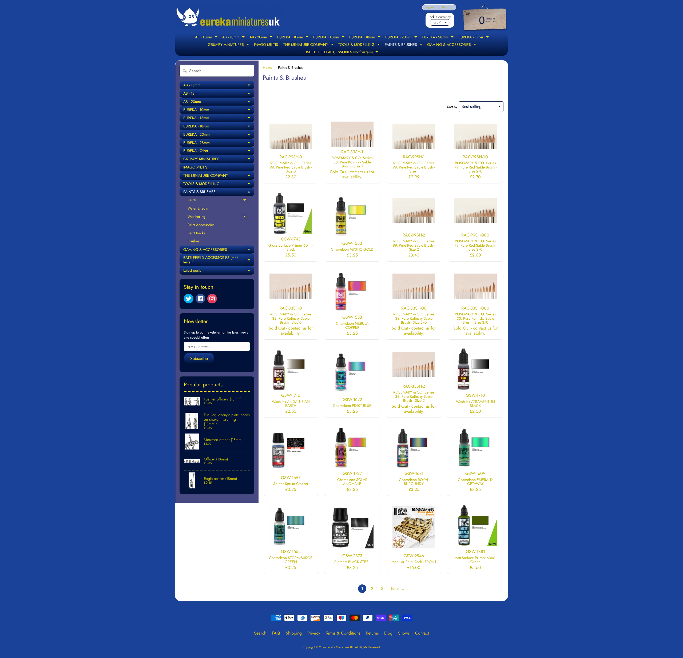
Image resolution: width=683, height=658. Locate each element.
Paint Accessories (201, 224)
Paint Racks (196, 233)
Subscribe (199, 358)
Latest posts (218, 271)
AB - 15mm (207, 37)
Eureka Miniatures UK (340, 647)
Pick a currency (440, 17)
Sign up (447, 7)
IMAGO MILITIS (266, 44)
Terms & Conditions (343, 633)
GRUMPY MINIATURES (229, 45)
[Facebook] (200, 298)
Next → (398, 588)
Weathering (219, 217)
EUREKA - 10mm (293, 37)
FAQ (276, 633)
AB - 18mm (234, 37)
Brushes (193, 241)
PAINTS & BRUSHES (404, 45)
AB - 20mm (261, 37)
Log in (429, 7)
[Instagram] (212, 298)
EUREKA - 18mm (365, 37)
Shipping (294, 633)
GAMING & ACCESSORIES (452, 45)
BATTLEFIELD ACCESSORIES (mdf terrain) (342, 52)
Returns (372, 633)
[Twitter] (188, 298)
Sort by (452, 106)
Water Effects (198, 208)
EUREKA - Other (474, 37)
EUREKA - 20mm (401, 37)
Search (260, 633)
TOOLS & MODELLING (359, 45)
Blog (388, 633)
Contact (422, 633)
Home (267, 67)
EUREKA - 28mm (438, 37)
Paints (219, 200)
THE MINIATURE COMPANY (309, 45)
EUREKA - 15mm (329, 37)
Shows (404, 633)
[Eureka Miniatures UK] (228, 17)
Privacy (313, 633)
